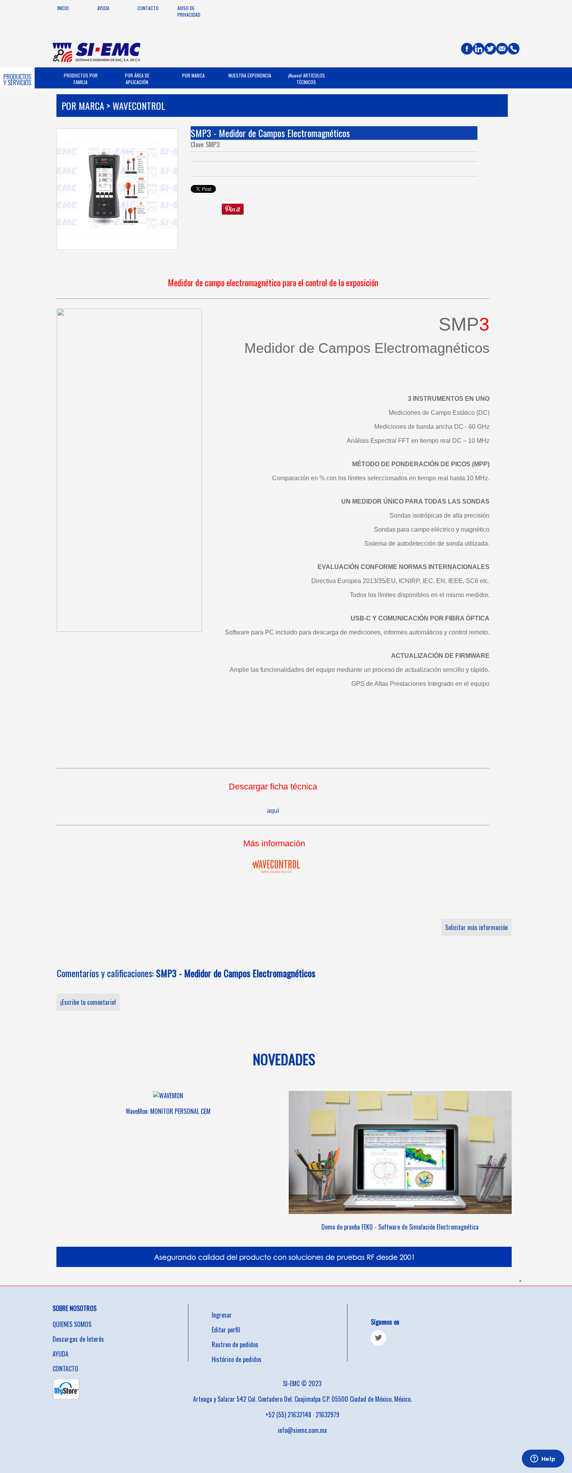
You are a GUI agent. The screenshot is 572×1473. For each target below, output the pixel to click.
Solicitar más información (476, 927)
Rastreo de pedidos (235, 1344)
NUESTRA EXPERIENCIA (249, 75)
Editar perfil (226, 1329)
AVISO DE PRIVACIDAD (188, 11)
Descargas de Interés (78, 1339)
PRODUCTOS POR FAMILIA (81, 78)
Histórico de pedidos (236, 1359)
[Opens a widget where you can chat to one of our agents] (542, 1459)
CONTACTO (148, 8)
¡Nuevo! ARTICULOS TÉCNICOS (306, 78)
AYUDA (103, 8)
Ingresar (222, 1315)
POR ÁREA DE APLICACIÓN (137, 78)
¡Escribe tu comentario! (88, 1002)
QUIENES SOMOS (72, 1324)
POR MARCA (193, 75)
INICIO (63, 8)
